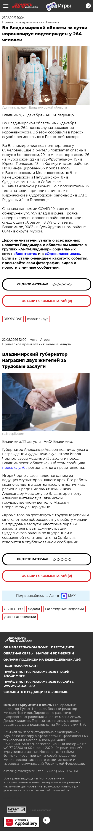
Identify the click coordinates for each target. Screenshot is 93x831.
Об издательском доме (25, 647)
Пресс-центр (62, 647)
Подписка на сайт (20, 666)
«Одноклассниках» (62, 254)
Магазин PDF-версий (55, 653)
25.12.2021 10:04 (13, 18)
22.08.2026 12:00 (14, 340)
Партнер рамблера (40, 810)
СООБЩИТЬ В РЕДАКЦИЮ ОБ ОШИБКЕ (35, 692)
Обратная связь (18, 653)
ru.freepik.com (13, 434)
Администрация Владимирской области (34, 107)
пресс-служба (14, 468)
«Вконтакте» (25, 254)
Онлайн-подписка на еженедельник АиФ (42, 660)
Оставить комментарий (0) (47, 301)
